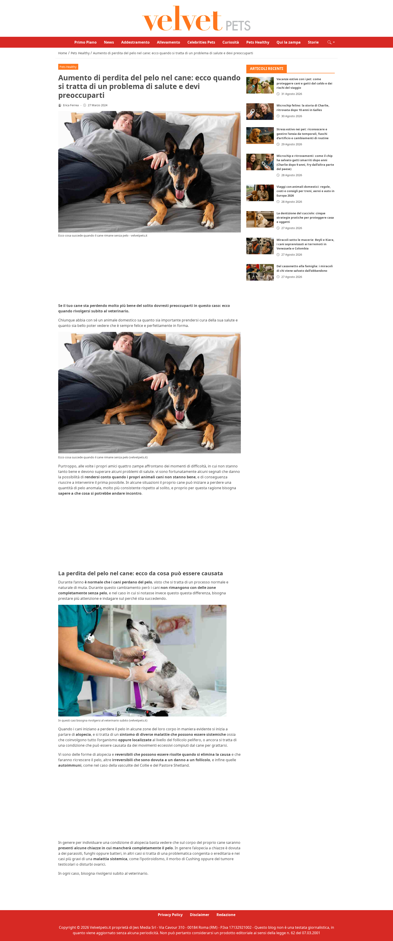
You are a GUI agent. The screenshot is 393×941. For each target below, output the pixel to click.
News (109, 42)
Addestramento (135, 42)
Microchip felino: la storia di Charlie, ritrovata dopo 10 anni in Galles (303, 107)
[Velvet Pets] (196, 17)
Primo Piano (85, 42)
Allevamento (168, 42)
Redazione (226, 914)
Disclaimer (199, 914)
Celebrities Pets (201, 42)
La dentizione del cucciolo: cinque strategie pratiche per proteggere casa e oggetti (305, 217)
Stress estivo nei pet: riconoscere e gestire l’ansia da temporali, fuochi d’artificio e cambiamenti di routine (303, 133)
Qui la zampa (289, 42)
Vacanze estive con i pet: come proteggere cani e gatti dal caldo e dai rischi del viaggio (304, 83)
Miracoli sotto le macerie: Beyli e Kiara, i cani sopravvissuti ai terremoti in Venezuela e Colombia (305, 244)
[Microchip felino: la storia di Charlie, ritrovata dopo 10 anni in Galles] (260, 111)
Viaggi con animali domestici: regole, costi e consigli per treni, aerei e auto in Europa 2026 (305, 191)
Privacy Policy (170, 914)
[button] (331, 42)
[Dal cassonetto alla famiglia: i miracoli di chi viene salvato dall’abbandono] (260, 272)
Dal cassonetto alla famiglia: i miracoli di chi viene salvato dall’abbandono (305, 268)
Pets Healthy (257, 42)
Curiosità (230, 42)
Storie (313, 42)
